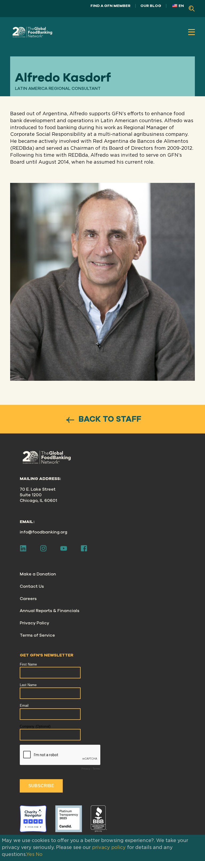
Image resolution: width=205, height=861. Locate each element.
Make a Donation (38, 574)
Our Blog (150, 5)
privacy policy (109, 847)
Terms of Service (37, 635)
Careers (28, 599)
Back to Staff (109, 419)
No (39, 854)
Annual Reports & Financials (49, 611)
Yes (30, 854)
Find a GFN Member (110, 5)
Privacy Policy (34, 623)
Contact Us (32, 586)
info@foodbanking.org (43, 532)
